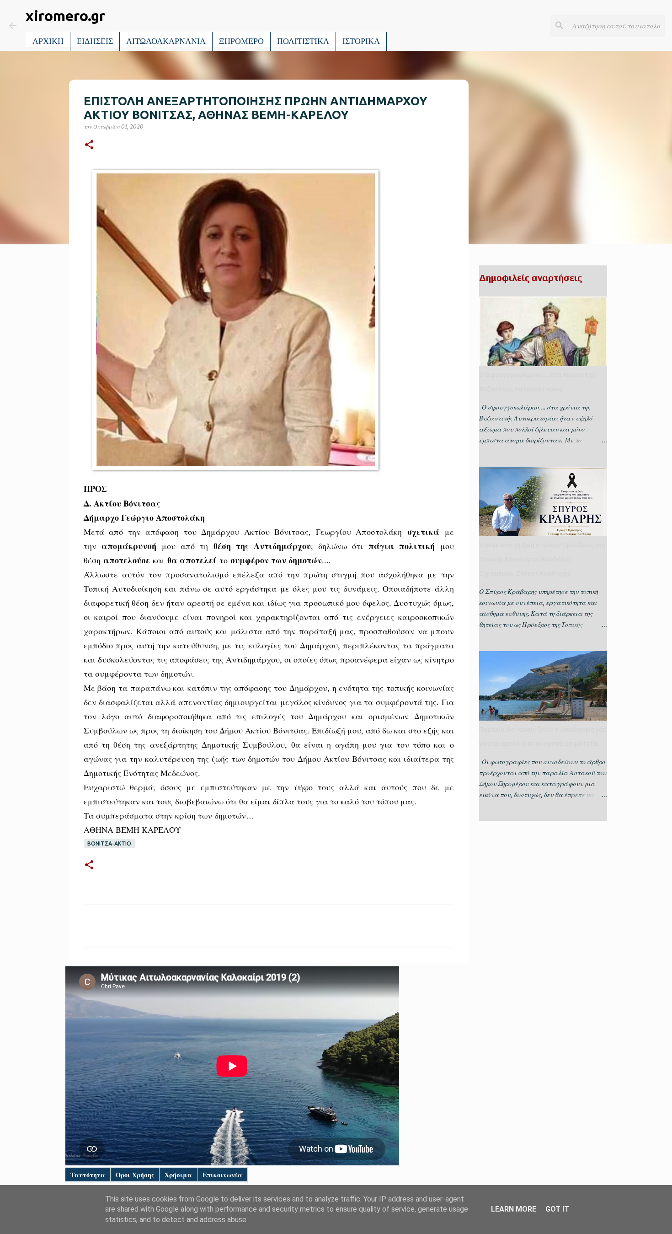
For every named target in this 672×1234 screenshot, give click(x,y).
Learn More (513, 1209)
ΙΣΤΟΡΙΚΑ (361, 41)
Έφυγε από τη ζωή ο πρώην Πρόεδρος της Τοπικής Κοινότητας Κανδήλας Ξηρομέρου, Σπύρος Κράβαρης (542, 559)
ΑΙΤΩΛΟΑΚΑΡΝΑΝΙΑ (166, 41)
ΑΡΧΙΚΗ (48, 41)
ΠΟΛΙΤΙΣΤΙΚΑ (303, 41)
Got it (557, 1209)
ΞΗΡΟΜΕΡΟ (241, 41)
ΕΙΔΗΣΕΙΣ (95, 41)
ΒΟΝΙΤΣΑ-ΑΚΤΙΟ (109, 843)
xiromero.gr (65, 15)
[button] (89, 145)
